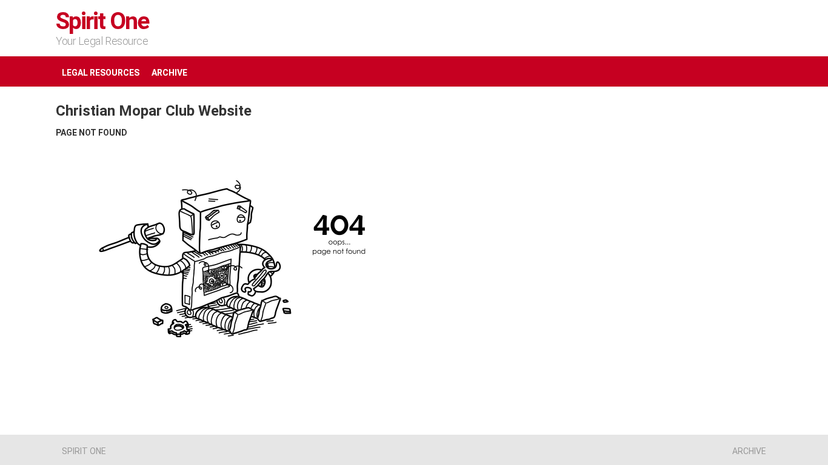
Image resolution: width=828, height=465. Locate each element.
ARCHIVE (169, 73)
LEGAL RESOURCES (100, 73)
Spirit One (102, 21)
